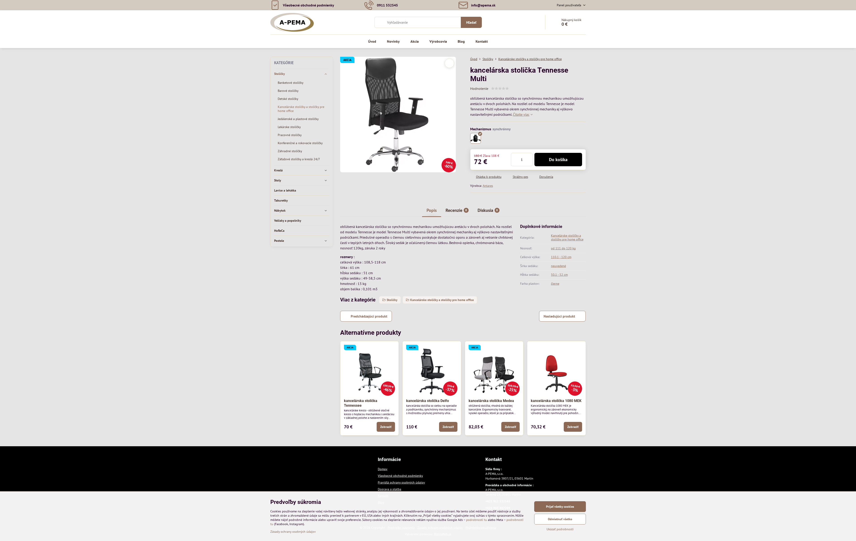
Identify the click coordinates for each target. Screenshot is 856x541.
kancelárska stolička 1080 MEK (556, 401)
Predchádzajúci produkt (369, 316)
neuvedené (558, 266)
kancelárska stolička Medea (491, 401)
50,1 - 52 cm (559, 275)
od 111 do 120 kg (563, 248)
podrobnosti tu (476, 520)
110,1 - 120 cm (561, 257)
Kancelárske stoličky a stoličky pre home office (567, 238)
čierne (555, 284)
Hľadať (471, 22)
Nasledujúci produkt (559, 316)
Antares (488, 186)
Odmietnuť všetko (560, 519)
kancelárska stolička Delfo (427, 401)
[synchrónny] (475, 138)
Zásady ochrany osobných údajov (293, 532)
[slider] (500, 88)
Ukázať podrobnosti (560, 529)
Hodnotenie (479, 88)
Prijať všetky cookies (560, 507)
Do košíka (558, 159)
